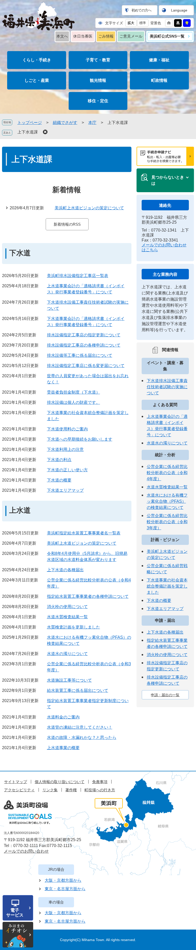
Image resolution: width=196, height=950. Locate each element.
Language (179, 10)
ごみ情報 (106, 36)
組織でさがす (65, 122)
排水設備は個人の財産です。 (73, 402)
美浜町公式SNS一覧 (167, 36)
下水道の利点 (59, 459)
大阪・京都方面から (63, 880)
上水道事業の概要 (63, 748)
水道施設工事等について (69, 680)
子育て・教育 (98, 60)
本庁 (92, 122)
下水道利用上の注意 (65, 449)
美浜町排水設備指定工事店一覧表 (77, 275)
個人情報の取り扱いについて (59, 782)
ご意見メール (130, 36)
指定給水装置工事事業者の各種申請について (88, 596)
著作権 (71, 790)
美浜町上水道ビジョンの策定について (89, 208)
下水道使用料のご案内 (67, 429)
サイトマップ (15, 782)
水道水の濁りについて (67, 653)
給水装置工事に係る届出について (77, 690)
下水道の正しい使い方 (67, 470)
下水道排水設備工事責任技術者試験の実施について (167, 387)
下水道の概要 (59, 480)
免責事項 (99, 782)
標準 (142, 23)
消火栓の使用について (67, 606)
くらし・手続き (36, 60)
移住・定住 (98, 101)
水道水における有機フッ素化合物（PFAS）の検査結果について (167, 501)
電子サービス (14, 913)
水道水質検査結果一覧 (67, 617)
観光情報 (98, 80)
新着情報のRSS (67, 224)
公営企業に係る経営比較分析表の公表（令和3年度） (167, 521)
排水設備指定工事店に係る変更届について (86, 365)
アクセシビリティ (19, 790)
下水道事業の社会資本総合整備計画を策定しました (167, 586)
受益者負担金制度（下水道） (73, 392)
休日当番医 (82, 36)
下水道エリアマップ (65, 490)
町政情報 (159, 80)
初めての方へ (141, 10)
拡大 (131, 23)
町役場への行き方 (99, 790)
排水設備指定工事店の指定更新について (83, 335)
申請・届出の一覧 (165, 695)
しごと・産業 (36, 80)
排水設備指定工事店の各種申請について (83, 345)
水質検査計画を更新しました (73, 627)
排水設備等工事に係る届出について (79, 355)
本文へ (62, 36)
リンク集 (50, 790)
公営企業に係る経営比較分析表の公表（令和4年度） (167, 472)
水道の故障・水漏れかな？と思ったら (81, 737)
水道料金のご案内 (63, 717)
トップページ (29, 122)
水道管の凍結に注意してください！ (79, 727)
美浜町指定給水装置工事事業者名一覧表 (83, 533)
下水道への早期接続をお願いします (79, 439)
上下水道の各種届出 (65, 570)
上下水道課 (27, 132)
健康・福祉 (159, 60)
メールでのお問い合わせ (26, 851)
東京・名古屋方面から (65, 889)
